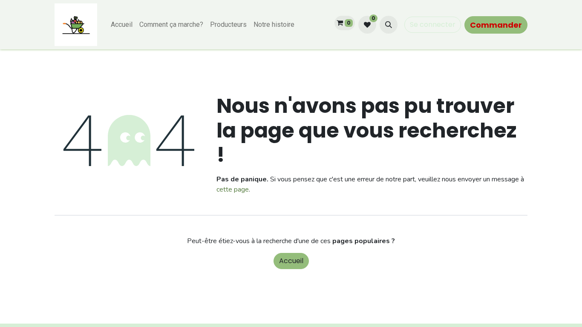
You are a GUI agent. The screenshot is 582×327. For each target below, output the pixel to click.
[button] (389, 25)
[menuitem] (121, 24)
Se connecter (432, 24)
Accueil (291, 261)
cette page (232, 189)
